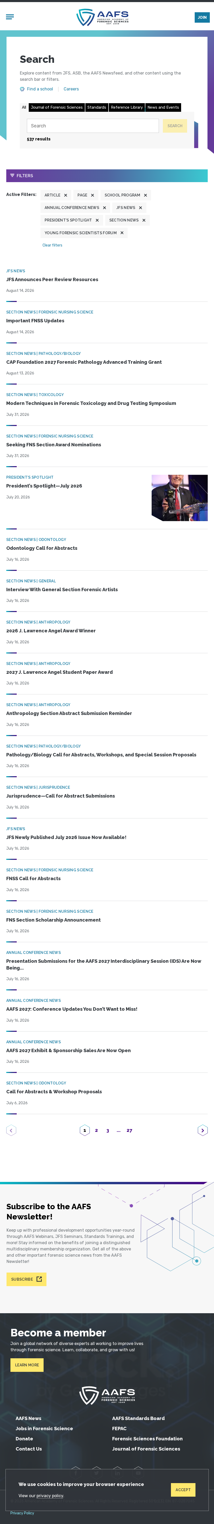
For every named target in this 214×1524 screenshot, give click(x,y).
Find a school (40, 89)
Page (82, 195)
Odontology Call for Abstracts (41, 548)
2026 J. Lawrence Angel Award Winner (51, 630)
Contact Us (29, 1449)
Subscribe (22, 1279)
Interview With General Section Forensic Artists (62, 589)
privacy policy (50, 1495)
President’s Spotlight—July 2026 (44, 486)
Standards (96, 107)
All (24, 107)
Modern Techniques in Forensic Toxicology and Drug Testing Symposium (91, 403)
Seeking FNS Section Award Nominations (53, 444)
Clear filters (52, 245)
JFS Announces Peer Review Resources (52, 279)
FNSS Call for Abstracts (33, 878)
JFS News (125, 208)
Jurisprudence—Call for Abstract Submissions (60, 796)
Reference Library (127, 107)
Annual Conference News (72, 208)
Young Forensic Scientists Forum (81, 233)
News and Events (163, 107)
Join (202, 17)
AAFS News (28, 1418)
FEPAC (119, 1428)
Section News (124, 220)
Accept (183, 1490)
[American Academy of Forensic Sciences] (102, 17)
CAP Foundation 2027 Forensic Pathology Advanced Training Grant (84, 362)
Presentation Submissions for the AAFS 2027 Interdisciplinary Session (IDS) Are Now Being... (103, 964)
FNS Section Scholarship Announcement (53, 920)
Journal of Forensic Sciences (57, 107)
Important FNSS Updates (35, 320)
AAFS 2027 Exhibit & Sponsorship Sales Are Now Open (68, 1050)
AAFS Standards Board (138, 1418)
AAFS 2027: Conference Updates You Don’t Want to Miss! (72, 1009)
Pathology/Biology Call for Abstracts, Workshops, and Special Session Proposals (101, 754)
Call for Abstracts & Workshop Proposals (54, 1091)
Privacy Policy (22, 1513)
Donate (24, 1438)
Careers (71, 89)
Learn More (27, 1365)
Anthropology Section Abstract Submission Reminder (69, 713)
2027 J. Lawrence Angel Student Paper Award (59, 672)
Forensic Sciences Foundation (147, 1438)
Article (52, 195)
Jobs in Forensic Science (44, 1428)
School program (122, 195)
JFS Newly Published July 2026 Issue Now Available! (66, 837)
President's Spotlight (68, 220)
